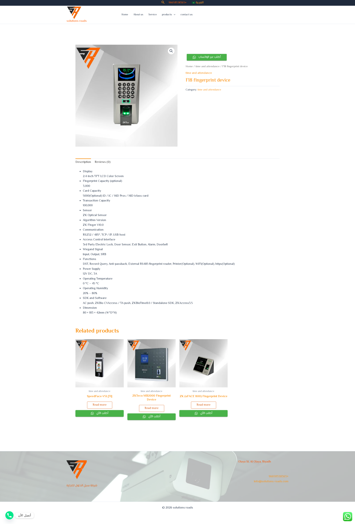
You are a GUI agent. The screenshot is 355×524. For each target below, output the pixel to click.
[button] (163, 3)
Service (152, 15)
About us (138, 15)
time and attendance (207, 66)
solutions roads (77, 21)
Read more (99, 405)
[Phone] (9, 515)
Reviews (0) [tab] (102, 162)
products (167, 15)
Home (124, 15)
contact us (186, 15)
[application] (173, 15)
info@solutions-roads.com (271, 481)
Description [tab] (83, 162)
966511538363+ (178, 3)
